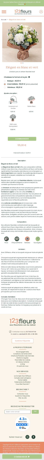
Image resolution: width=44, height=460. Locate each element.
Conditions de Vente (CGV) (22, 354)
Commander (22, 139)
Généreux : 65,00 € (14, 87)
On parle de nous (22, 366)
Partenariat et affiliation (22, 382)
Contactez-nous (22, 394)
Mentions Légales (22, 358)
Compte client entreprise (22, 378)
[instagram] (27, 436)
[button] (21, 63)
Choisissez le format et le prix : (16, 77)
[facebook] (33, 436)
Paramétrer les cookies (22, 360)
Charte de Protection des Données (22, 356)
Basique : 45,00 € (14, 81)
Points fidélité (22, 380)
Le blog (22, 364)
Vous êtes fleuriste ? (22, 384)
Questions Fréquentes (22, 341)
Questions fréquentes (22, 396)
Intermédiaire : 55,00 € (22, 84)
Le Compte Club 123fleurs (22, 376)
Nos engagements (22, 352)
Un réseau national (22, 362)
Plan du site (23, 398)
